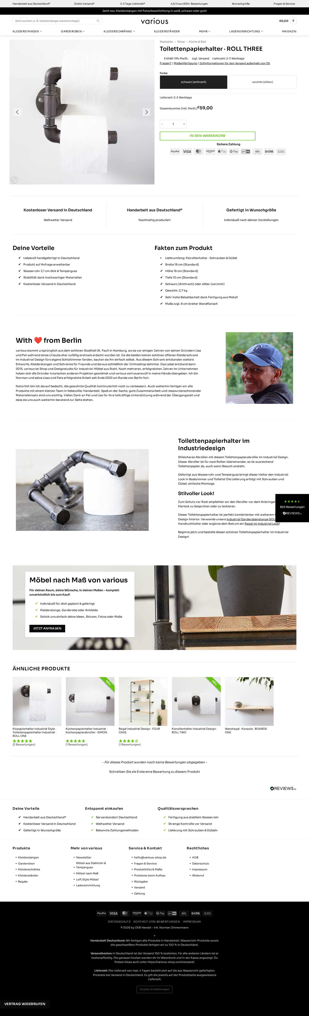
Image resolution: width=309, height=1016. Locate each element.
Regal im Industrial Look (262, 524)
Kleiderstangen (26, 31)
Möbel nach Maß (87, 873)
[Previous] (17, 112)
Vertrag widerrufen (24, 1004)
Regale (23, 881)
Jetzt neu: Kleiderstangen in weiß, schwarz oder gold (154, 11)
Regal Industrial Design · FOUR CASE (139, 730)
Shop (181, 41)
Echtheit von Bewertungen (156, 921)
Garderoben (71, 31)
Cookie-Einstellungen (154, 989)
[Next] (146, 112)
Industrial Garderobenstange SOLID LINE (256, 519)
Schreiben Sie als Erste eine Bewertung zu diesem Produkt (154, 772)
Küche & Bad (197, 41)
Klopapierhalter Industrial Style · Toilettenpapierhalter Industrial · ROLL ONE (34, 732)
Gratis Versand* (84, 3)
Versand (203, 58)
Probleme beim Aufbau (149, 875)
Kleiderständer (167, 31)
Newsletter (83, 857)
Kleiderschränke (118, 31)
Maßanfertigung (185, 63)
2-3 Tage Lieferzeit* (132, 3)
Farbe (164, 73)
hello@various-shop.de (150, 857)
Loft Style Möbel (87, 879)
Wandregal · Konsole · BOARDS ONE (246, 730)
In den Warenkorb (207, 136)
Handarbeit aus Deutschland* (31, 3)
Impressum (199, 869)
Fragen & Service (284, 3)
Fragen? (166, 63)
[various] (154, 21)
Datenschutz (200, 863)
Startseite (166, 41)
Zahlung (139, 893)
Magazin (289, 31)
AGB (195, 857)
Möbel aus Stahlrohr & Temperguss (91, 865)
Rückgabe (141, 881)
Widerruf (198, 875)
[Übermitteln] (98, 21)
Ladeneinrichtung (244, 31)
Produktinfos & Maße (148, 869)
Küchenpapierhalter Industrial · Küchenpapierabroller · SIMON (86, 730)
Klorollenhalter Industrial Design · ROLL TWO (194, 730)
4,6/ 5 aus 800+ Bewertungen (189, 3)
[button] (14, 180)
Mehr (203, 31)
